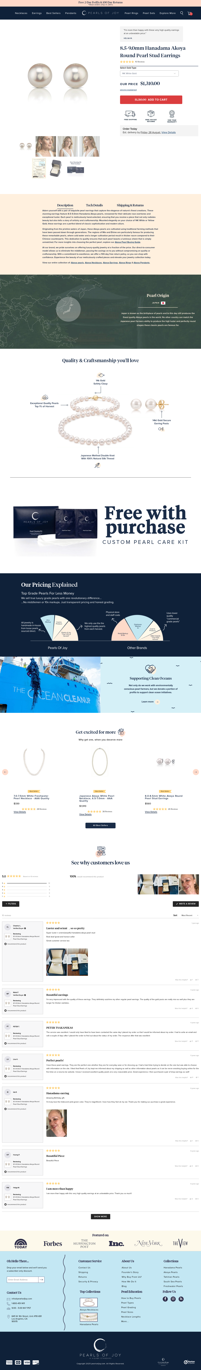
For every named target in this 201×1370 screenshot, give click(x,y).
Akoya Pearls (171, 1272)
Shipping (83, 1272)
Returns (82, 1277)
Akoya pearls (77, 263)
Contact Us (84, 1267)
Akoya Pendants (142, 263)
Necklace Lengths (131, 1316)
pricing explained (128, 90)
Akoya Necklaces (93, 263)
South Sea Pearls (173, 1281)
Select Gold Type (128, 67)
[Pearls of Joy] (100, 13)
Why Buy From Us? (132, 1277)
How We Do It (129, 1281)
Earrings (37, 13)
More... (125, 1321)
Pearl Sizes (127, 1312)
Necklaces (21, 13)
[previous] (5, 772)
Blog (124, 1286)
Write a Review (188, 904)
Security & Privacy (88, 1281)
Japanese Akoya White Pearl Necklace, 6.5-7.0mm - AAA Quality (100, 762)
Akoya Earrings (110, 263)
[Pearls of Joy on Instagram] (173, 1299)
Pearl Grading (128, 1307)
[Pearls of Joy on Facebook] (165, 1299)
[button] (132, 61)
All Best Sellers (100, 825)
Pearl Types (127, 1302)
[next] (196, 772)
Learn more (148, 702)
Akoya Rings (125, 263)
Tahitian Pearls (171, 1277)
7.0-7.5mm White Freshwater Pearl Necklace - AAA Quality (34, 762)
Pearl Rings (131, 13)
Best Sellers (53, 13)
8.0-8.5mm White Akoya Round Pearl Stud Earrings (165, 762)
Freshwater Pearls (173, 1286)
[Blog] (181, 1299)
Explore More (168, 13)
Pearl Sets (149, 13)
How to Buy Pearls (131, 1298)
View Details (168, 132)
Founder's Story (130, 1272)
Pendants (70, 13)
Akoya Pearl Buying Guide (127, 242)
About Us (127, 1267)
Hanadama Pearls (173, 1267)
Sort (175, 915)
